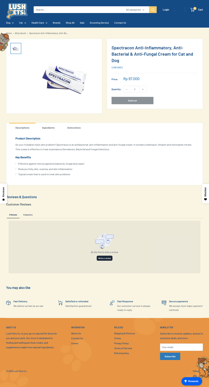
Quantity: (116, 89)
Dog (8, 22)
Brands (56, 22)
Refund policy (121, 353)
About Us (76, 333)
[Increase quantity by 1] (143, 89)
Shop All (70, 22)
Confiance (117, 67)
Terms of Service (123, 348)
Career (74, 343)
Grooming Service (99, 22)
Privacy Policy (121, 343)
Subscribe (170, 356)
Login (166, 9)
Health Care (38, 22)
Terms (117, 338)
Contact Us (120, 22)
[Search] (153, 9)
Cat (21, 22)
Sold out (132, 100)
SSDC (17, 377)
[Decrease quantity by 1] (126, 89)
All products (20, 33)
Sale (82, 22)
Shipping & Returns (124, 333)
